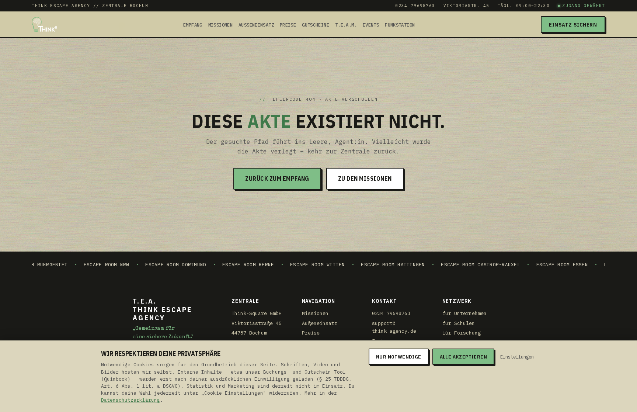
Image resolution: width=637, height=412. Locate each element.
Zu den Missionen (365, 178)
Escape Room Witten (301, 264)
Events (371, 25)
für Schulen (458, 323)
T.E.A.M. (346, 25)
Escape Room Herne (232, 264)
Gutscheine (315, 25)
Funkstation (400, 25)
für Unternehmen (464, 313)
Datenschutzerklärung (130, 400)
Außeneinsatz (256, 25)
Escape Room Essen (546, 264)
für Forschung (461, 332)
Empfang (192, 25)
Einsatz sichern (573, 24)
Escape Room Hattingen (377, 264)
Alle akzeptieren (463, 356)
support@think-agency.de (394, 327)
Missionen (220, 25)
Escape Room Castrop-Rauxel (464, 264)
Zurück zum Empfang (277, 178)
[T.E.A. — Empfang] (44, 24)
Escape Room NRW (90, 264)
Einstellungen (517, 357)
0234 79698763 (415, 5)
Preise (288, 25)
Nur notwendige (398, 356)
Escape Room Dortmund (159, 264)
